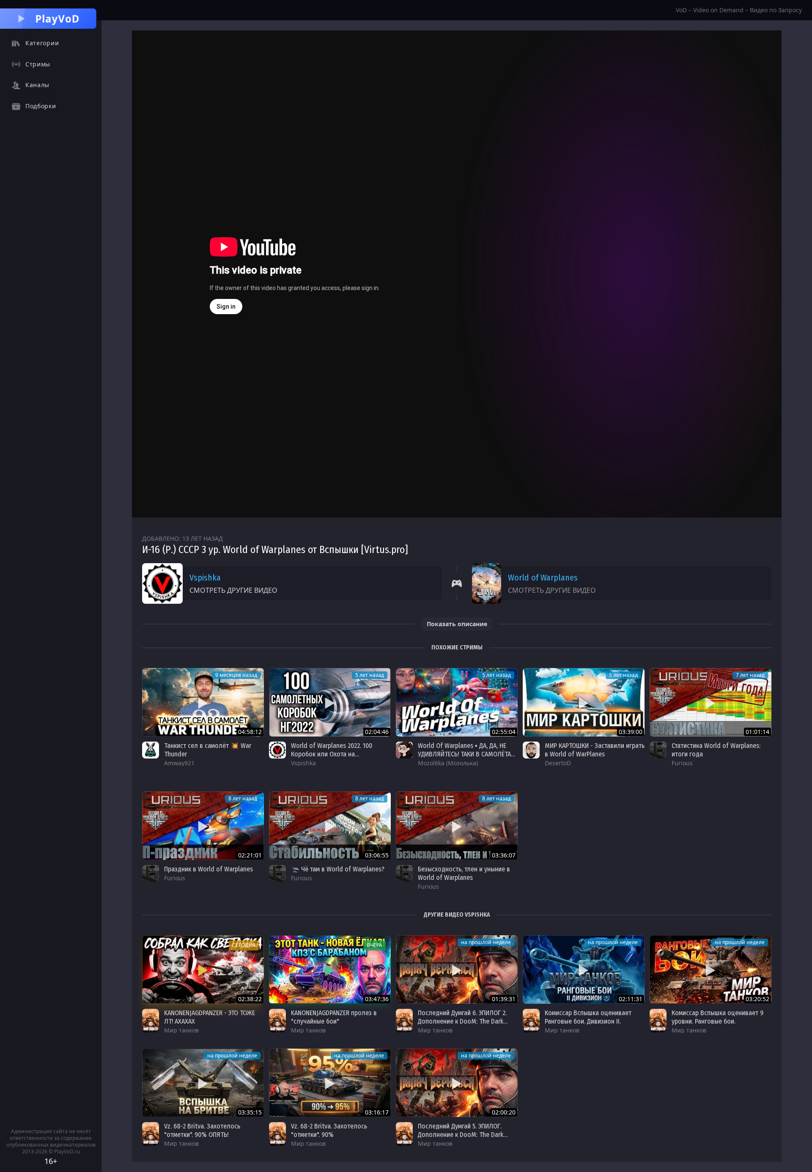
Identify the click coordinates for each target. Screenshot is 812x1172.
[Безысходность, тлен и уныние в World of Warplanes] (457, 825)
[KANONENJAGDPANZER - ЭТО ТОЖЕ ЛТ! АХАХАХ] (203, 969)
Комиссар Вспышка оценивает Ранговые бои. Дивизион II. (588, 1017)
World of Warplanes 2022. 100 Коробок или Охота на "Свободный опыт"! (331, 754)
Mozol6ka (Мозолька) (448, 763)
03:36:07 (504, 855)
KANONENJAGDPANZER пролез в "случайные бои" (334, 1017)
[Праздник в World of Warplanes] (203, 825)
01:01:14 (757, 732)
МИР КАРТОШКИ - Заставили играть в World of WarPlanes (595, 750)
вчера (374, 945)
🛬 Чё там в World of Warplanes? (337, 869)
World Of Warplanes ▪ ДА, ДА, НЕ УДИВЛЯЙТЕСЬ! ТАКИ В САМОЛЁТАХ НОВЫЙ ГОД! (466, 754)
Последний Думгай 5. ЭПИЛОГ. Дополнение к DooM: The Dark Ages (460, 1134)
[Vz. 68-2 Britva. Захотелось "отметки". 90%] (330, 1083)
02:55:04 (504, 732)
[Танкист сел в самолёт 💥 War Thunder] (203, 702)
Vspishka (205, 577)
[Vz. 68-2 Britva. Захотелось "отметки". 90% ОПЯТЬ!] (203, 1083)
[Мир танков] (150, 1020)
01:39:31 (504, 999)
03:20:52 (757, 999)
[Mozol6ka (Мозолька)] (404, 750)
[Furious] (658, 750)
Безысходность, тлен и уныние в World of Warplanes (464, 873)
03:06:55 (377, 855)
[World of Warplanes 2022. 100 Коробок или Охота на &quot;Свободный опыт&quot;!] (330, 702)
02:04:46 (377, 732)
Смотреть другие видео (233, 590)
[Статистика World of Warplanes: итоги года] (710, 702)
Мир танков (181, 1030)
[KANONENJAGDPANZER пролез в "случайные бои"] (330, 969)
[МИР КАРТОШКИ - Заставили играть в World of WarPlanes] (584, 702)
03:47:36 (377, 999)
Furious (682, 763)
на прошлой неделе (486, 942)
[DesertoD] (531, 750)
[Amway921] (150, 750)
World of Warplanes (543, 577)
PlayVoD (57, 18)
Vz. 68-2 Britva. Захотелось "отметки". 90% (329, 1130)
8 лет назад (242, 798)
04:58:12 (250, 732)
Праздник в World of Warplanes (208, 869)
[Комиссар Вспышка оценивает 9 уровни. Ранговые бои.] (710, 969)
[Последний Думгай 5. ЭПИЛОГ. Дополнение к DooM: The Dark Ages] (457, 1083)
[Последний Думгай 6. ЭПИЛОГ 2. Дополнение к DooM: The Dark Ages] (457, 969)
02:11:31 (630, 999)
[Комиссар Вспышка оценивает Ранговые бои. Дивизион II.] (584, 969)
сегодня (243, 945)
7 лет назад (750, 675)
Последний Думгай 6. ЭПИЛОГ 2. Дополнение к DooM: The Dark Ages (462, 1021)
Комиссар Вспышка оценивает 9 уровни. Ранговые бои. (717, 1017)
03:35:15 (250, 1112)
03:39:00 (630, 732)
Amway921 (179, 763)
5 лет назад (369, 675)
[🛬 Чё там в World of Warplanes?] (330, 825)
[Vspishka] (277, 750)
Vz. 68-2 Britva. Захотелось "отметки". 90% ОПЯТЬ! (202, 1130)
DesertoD (558, 763)
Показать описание (457, 624)
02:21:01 (250, 855)
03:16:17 (377, 1112)
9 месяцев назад (236, 675)
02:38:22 (250, 999)
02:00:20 (504, 1112)
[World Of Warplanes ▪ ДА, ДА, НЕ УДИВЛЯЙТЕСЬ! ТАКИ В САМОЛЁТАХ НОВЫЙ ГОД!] (457, 702)
